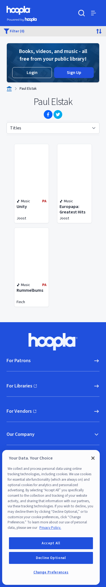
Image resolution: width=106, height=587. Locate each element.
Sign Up (74, 73)
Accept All (51, 543)
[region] (51, 517)
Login (32, 73)
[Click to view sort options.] (99, 31)
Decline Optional (51, 557)
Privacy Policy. (50, 527)
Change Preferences (50, 572)
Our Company (21, 434)
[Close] (93, 458)
